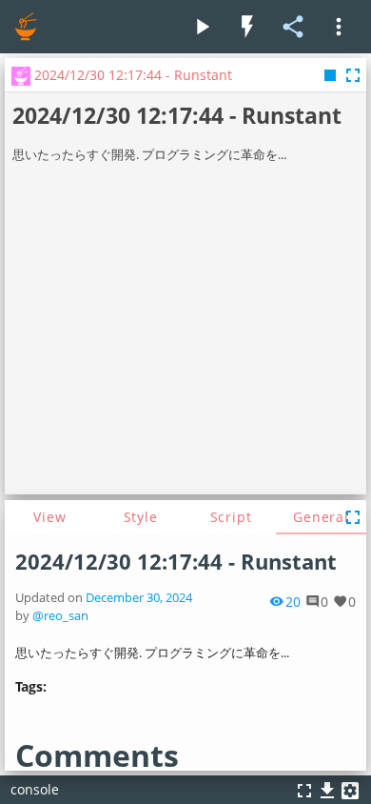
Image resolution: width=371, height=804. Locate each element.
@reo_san (60, 616)
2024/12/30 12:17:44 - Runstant (176, 561)
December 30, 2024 (139, 598)
